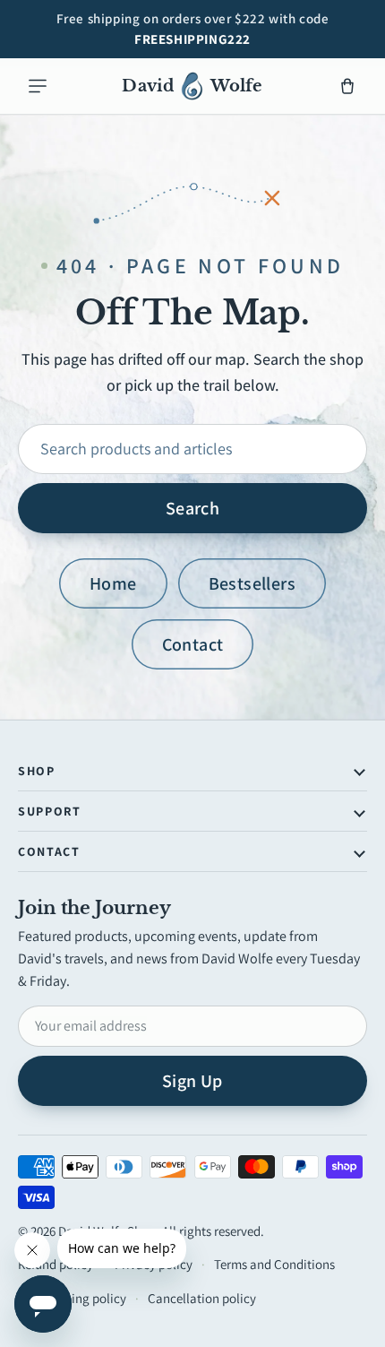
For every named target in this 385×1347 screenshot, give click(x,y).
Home (113, 583)
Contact (193, 644)
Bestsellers (252, 583)
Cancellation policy (202, 1298)
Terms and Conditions (274, 1264)
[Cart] (347, 86)
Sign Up (192, 1080)
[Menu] (37, 86)
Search (192, 508)
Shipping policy (82, 1298)
